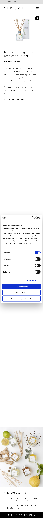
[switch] (38, 259)
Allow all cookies (21, 287)
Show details (32, 280)
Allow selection (21, 293)
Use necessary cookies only (21, 299)
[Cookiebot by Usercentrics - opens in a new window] (31, 217)
